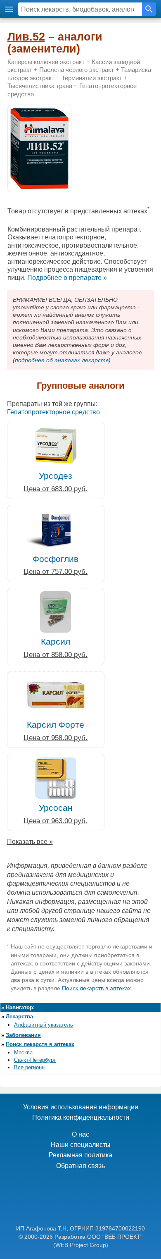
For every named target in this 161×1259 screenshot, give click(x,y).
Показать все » (30, 841)
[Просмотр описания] (39, 187)
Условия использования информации (80, 1107)
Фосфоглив (55, 559)
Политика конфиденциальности (80, 1117)
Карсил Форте (55, 724)
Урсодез (55, 475)
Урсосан (56, 807)
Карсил (55, 641)
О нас (80, 1134)
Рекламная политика (80, 1155)
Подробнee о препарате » (67, 277)
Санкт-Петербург (35, 1060)
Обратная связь (80, 1165)
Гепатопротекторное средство (53, 412)
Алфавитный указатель (43, 1025)
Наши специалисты (81, 1144)
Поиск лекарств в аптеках (96, 988)
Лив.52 (26, 37)
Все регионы (29, 1067)
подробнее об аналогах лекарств (62, 360)
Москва (23, 1052)
